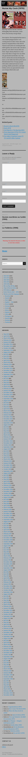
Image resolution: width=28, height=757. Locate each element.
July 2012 (6, 640)
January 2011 (7, 672)
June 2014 (6, 598)
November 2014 (8, 588)
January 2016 (7, 560)
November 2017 (8, 515)
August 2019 (7, 473)
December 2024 (8, 344)
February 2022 (8, 412)
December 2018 (8, 489)
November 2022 (8, 394)
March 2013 (7, 626)
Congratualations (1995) (15, 707)
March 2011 (7, 668)
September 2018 (8, 495)
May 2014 (6, 600)
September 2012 (8, 636)
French (7, 304)
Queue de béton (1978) (18, 715)
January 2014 (7, 608)
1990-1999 (6, 282)
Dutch (6, 300)
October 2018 (7, 493)
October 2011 (7, 654)
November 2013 (8, 612)
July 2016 (6, 548)
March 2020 (7, 459)
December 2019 (8, 465)
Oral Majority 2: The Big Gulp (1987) (14, 130)
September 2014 (8, 592)
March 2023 (7, 386)
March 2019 (7, 483)
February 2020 (8, 461)
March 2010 (7, 689)
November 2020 (8, 443)
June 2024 (6, 356)
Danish (7, 298)
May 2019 (6, 479)
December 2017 (8, 513)
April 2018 (6, 505)
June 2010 (6, 683)
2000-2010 (6, 284)
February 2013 (7, 628)
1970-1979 (12, 143)
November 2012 (8, 632)
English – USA (9, 302)
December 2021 (8, 416)
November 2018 (8, 491)
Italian (7, 310)
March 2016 (7, 556)
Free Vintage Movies (7, 752)
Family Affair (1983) (16, 725)
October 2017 (7, 517)
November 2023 (8, 370)
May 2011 (6, 664)
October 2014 (7, 590)
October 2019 (7, 469)
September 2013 (8, 616)
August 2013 (7, 618)
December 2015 (8, 562)
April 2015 (6, 578)
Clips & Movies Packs (10, 288)
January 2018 (7, 511)
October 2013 (7, 614)
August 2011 (7, 658)
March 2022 (7, 410)
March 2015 (7, 580)
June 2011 (6, 662)
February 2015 (7, 582)
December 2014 (8, 586)
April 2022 (7, 408)
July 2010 (6, 681)
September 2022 (8, 398)
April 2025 (7, 336)
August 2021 (7, 425)
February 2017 (7, 533)
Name (4, 184)
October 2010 (7, 677)
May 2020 (6, 455)
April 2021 (6, 433)
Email (4, 191)
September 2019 (8, 471)
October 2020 (7, 445)
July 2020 (6, 451)
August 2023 (7, 376)
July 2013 (6, 620)
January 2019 (7, 487)
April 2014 (6, 602)
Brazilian (7, 296)
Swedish (7, 320)
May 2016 (6, 552)
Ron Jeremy (9, 145)
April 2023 (7, 384)
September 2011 (8, 656)
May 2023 (6, 382)
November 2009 (8, 695)
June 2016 (6, 550)
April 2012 (6, 642)
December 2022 (8, 392)
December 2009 (8, 693)
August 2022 (7, 400)
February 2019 (7, 485)
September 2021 (8, 423)
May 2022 (6, 406)
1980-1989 (6, 280)
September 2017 (8, 519)
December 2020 (8, 441)
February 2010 (8, 691)
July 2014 (6, 596)
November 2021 (8, 418)
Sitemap (4, 754)
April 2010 (6, 687)
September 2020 (8, 447)
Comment (5, 162)
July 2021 (6, 427)
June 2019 (6, 477)
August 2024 (7, 352)
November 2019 (8, 467)
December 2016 (8, 537)
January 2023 (7, 390)
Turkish (7, 322)
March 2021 (7, 435)
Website (4, 198)
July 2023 (6, 378)
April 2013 (6, 624)
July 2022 (6, 402)
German (7, 306)
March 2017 (7, 531)
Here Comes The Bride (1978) (17, 709)
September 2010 (8, 679)
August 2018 (7, 497)
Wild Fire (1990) (15, 731)
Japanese (7, 312)
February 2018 (8, 509)
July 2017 (6, 523)
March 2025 (7, 338)
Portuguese (8, 316)
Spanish (7, 318)
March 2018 (7, 507)
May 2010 (6, 685)
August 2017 (7, 521)
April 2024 (7, 360)
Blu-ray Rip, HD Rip (9, 286)
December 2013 (8, 610)
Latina (7, 314)
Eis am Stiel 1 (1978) (19, 733)
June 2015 (6, 574)
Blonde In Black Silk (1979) (11, 126)
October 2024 (7, 348)
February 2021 (7, 437)
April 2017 (6, 529)
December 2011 (8, 650)
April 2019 (6, 481)
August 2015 (7, 570)
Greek (7, 308)
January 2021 (7, 439)
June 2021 (6, 429)
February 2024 (8, 364)
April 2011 (6, 666)
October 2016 (7, 541)
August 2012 (7, 638)
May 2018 (6, 503)
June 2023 (6, 380)
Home (4, 251)
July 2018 (6, 499)
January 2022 (7, 414)
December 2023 (8, 368)
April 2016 (6, 554)
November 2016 (8, 539)
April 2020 (7, 457)
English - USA (18, 143)
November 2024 (8, 346)
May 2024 (6, 358)
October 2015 (7, 566)
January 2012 (7, 648)
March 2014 (7, 604)
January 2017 (7, 535)
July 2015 (6, 572)
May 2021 (6, 431)
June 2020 (6, 453)
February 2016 (7, 558)
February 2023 (8, 388)
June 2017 (6, 525)
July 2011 (6, 660)
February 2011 (7, 670)
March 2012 (7, 644)
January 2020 (7, 463)
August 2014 (7, 594)
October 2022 (7, 396)
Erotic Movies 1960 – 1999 (11, 292)
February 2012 (7, 646)
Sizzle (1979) (7, 128)
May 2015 (6, 576)
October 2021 (7, 421)
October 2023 (7, 372)
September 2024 (8, 350)
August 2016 (7, 545)
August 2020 (7, 449)
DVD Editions (7, 290)
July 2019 (6, 475)
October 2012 (7, 634)
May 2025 (6, 334)
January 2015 (7, 584)
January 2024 (7, 366)
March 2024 (7, 362)
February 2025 (8, 340)
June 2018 (6, 501)
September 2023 (8, 374)
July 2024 (6, 354)
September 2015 (8, 568)
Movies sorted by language (11, 294)
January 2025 (7, 342)
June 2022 (6, 404)
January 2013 (7, 630)
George (4, 145)
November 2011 (8, 652)
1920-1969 (6, 276)
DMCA (4, 747)
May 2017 (6, 527)
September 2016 (8, 543)
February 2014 (7, 606)
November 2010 (8, 675)
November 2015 (8, 564)
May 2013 (6, 622)
